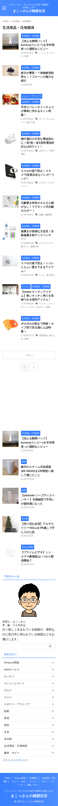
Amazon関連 (20, 778)
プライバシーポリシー (15, 759)
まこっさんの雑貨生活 (29, 11)
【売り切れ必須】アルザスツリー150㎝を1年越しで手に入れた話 (38, 528)
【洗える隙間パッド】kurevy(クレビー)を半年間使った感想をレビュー (37, 44)
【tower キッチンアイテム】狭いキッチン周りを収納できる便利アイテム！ (37, 295)
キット (42, 119)
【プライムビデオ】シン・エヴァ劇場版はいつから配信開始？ (37, 556)
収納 (48, 307)
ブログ (14, 781)
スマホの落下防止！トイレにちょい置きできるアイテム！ (37, 267)
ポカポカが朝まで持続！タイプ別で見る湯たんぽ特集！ (37, 327)
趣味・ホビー (33, 785)
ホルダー (40, 307)
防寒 (26, 338)
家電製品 (34, 778)
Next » (29, 355)
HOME (7, 778)
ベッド (42, 53)
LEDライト (44, 150)
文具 (23, 781)
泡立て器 (30, 122)
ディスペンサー (46, 243)
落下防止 (51, 275)
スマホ (42, 182)
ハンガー (30, 307)
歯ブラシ (25, 246)
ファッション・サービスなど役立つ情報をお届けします (29, 791)
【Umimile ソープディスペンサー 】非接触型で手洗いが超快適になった (38, 499)
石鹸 (41, 214)
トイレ (42, 275)
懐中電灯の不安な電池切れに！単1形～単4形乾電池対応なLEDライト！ (37, 142)
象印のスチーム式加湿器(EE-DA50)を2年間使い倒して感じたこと (37, 471)
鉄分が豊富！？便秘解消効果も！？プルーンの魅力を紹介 (37, 76)
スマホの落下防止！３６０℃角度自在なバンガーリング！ (37, 174)
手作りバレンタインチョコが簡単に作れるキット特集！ (37, 110)
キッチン (43, 303)
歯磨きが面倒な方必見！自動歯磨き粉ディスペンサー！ (37, 235)
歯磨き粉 (35, 246)
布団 (26, 56)
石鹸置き (48, 214)
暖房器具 (43, 335)
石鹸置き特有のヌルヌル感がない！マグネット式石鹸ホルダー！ (37, 206)
